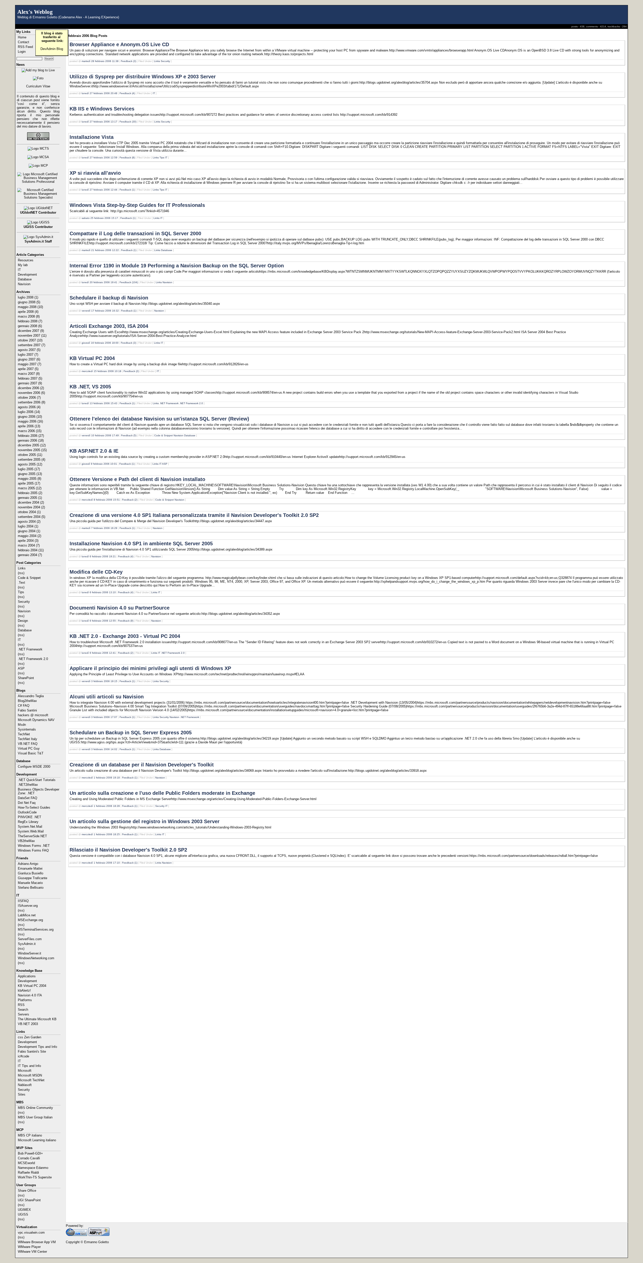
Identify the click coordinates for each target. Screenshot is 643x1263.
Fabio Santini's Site (32, 1051)
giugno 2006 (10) (30, 416)
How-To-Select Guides (34, 807)
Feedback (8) (127, 157)
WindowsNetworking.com (36, 958)
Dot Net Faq (26, 803)
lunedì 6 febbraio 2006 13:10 (99, 592)
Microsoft (24, 1070)
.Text (21, 582)
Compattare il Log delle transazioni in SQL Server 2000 (135, 233)
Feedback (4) (127, 93)
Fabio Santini (27, 710)
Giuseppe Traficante (32, 878)
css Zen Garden (29, 1037)
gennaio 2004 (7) (30, 555)
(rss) (21, 573)
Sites (21, 1094)
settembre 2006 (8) (31, 402)
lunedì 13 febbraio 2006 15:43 (99, 403)
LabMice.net (27, 915)
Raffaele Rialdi (28, 1172)
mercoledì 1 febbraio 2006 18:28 (101, 806)
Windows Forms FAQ (33, 850)
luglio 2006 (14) (29, 412)
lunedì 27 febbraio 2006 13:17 (99, 121)
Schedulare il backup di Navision (109, 297)
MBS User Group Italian (35, 1117)
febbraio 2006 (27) (31, 436)
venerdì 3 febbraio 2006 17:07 (99, 717)
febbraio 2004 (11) (31, 550)
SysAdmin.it (27, 944)
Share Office (27, 1190)
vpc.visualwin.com (31, 1232)
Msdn (22, 725)
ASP (21, 668)
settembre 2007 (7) (31, 345)
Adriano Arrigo (28, 864)
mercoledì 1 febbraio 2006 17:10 (101, 862)
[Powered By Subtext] (76, 1235)
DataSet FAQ (27, 798)
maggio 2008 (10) (30, 307)
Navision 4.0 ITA (30, 995)
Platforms (25, 1000)
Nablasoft (25, 1085)
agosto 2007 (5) (29, 350)
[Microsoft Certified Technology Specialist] (38, 148)
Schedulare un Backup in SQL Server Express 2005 (131, 732)
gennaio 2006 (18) (31, 440)
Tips (21, 592)
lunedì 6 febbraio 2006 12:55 (99, 620)
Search (23, 1009)
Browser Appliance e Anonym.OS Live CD (119, 44)
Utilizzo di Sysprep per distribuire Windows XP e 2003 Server (143, 76)
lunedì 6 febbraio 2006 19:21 (99, 556)
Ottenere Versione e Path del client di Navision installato (137, 479)
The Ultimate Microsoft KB (37, 1019)
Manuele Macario (30, 883)
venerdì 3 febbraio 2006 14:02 (99, 749)
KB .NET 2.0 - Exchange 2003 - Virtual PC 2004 (125, 636)
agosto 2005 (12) (30, 464)
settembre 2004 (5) (31, 517)
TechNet (24, 734)
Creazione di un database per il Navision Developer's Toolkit (142, 764)
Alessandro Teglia (31, 696)
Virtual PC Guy (29, 748)
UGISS (23, 1214)
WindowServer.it (29, 953)
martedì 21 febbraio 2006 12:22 (100, 250)
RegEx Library (28, 822)
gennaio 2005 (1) (30, 498)
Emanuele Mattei (30, 868)
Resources (25, 260)
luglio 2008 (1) (28, 297)
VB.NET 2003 (28, 1024)
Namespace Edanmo (33, 1168)
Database (25, 279)
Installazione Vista (92, 137)
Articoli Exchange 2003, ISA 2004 (109, 326)
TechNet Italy (27, 739)
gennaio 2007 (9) (30, 383)
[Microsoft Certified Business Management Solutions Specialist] (38, 194)
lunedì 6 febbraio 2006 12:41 (99, 652)
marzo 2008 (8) (29, 316)
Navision (24, 284)
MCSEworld (26, 1163)
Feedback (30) (128, 121)
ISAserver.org (28, 906)
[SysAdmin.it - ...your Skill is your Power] (38, 236)
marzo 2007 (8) (29, 374)
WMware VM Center (32, 1251)
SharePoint (26, 678)
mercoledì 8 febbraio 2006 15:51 (101, 499)
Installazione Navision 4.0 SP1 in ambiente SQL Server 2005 (141, 543)
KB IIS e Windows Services (102, 108)
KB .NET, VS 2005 (90, 386)
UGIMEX (24, 1210)
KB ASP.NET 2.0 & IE (94, 451)
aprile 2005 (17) (29, 483)
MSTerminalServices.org (35, 929)
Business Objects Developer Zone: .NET (38, 791)
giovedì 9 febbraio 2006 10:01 (99, 463)
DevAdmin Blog (51, 49)
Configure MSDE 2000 (34, 766)
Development (27, 274)
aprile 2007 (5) (28, 369)
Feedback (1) (127, 189)
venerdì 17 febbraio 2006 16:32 (100, 310)
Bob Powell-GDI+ (30, 1153)
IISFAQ (23, 901)
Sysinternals (27, 729)
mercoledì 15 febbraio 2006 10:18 (101, 371)
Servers (23, 1014)
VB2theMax (26, 841)
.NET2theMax (28, 785)
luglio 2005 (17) (29, 469)
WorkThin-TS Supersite (35, 1177)
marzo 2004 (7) (29, 545)
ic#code (23, 1056)
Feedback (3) (128, 61)
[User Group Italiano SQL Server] (38, 222)
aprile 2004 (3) (28, 541)
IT (19, 270)
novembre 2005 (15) (32, 450)
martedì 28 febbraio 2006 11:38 (100, 61)
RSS (21, 1005)
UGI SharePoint (29, 1200)
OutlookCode (27, 812)
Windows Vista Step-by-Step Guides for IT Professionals (137, 205)
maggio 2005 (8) (29, 478)
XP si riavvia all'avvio (95, 173)
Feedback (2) (131, 371)
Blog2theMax (27, 701)
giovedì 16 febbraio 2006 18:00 (100, 342)
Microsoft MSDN (30, 1075)
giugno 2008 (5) (29, 302)
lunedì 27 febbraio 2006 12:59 (99, 157)
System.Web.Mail (31, 831)
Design (23, 621)
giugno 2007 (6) (29, 359)
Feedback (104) (129, 282)
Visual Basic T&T (30, 753)
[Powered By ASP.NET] (99, 1235)
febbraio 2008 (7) (30, 321)
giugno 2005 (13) (30, 474)
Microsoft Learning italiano (37, 1140)
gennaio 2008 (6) (30, 326)
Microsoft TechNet (31, 1080)
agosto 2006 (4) (29, 407)
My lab (23, 265)
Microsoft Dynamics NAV (36, 720)
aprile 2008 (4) (28, 312)
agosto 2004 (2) (29, 521)
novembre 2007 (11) (32, 335)
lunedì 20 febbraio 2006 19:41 (99, 282)
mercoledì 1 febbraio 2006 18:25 (101, 834)
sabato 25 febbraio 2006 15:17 (100, 218)
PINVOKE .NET (29, 817)
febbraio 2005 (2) (30, 493)
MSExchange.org (30, 920)
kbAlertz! (24, 990)
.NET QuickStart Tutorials (37, 780)
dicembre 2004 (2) (31, 502)
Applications (27, 976)
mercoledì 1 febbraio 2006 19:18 (101, 777)
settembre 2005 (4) (31, 459)
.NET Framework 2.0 (33, 659)
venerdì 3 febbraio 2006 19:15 (99, 681)
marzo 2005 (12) (29, 488)
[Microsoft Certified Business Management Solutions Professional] (38, 178)
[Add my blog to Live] (38, 70)
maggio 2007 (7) (29, 364)
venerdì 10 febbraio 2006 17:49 (100, 435)
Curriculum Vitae (38, 86)
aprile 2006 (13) (29, 426)
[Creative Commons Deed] (38, 136)
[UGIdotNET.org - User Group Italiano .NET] (38, 208)
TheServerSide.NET (32, 836)
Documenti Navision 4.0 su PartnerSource (120, 608)
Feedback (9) (125, 620)
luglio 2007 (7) (28, 354)
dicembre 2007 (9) (31, 331)
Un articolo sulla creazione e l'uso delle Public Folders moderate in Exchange (162, 793)
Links (22, 568)
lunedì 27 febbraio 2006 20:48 (99, 93)
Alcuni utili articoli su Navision (107, 696)
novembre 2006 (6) (31, 393)
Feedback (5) (128, 435)
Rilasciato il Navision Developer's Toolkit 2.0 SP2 (128, 850)
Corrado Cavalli (29, 1158)
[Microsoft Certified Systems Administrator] (38, 157)
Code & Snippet (29, 578)
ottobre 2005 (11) (30, 455)
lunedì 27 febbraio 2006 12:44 (99, 189)
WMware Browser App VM (37, 1242)
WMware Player (29, 1247)
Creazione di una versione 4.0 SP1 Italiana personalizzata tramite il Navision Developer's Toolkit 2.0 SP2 (194, 515)
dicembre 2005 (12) (32, 445)
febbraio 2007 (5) (30, 378)
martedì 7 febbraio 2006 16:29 (99, 528)
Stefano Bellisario (30, 887)
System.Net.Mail (30, 826)
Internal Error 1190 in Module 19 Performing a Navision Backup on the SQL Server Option (177, 265)
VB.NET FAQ (27, 744)
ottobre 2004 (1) (29, 512)
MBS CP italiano (30, 1135)
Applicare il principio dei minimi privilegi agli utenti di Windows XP (150, 668)
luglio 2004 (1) (28, 526)
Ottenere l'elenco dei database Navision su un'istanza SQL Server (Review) (159, 419)
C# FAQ (23, 705)
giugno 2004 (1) (29, 531)
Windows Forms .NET (34, 846)
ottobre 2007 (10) (30, 340)
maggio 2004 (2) (29, 536)
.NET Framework (30, 649)
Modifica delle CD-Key (96, 572)
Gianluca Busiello (30, 873)
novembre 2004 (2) (31, 507)
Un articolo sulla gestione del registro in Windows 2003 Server (145, 821)
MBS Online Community (35, 1108)
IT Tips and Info (29, 1066)
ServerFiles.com (30, 939)
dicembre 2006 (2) (31, 388)
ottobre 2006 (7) (29, 397)
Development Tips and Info (37, 1047)
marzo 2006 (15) (29, 431)
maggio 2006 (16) (30, 421)
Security (24, 602)
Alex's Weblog (35, 12)
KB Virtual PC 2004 (32, 986)
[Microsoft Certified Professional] (38, 165)
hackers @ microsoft (33, 715)
